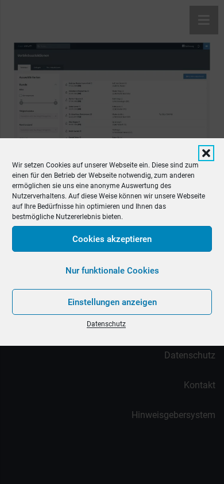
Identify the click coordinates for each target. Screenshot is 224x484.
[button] (206, 153)
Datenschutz (106, 324)
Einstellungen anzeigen (112, 302)
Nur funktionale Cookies (112, 271)
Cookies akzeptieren (112, 239)
